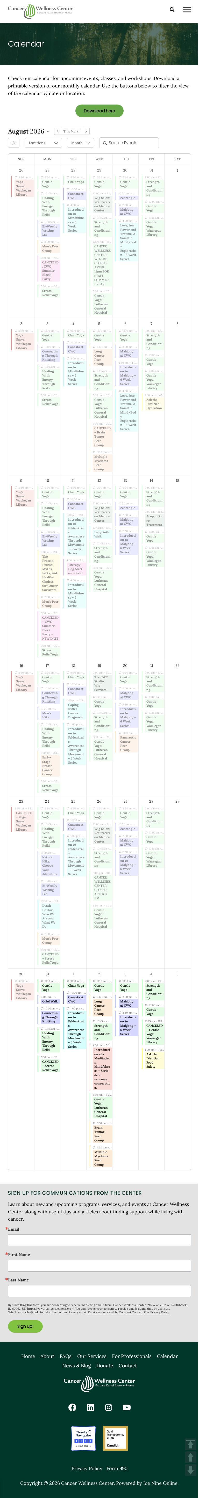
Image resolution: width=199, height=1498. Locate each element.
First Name (19, 1254)
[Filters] (13, 143)
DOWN (190, 1470)
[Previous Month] (57, 131)
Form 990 (116, 1468)
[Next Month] (86, 131)
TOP (190, 1444)
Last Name (18, 1280)
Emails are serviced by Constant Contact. (115, 1312)
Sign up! (25, 1326)
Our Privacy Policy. (157, 1312)
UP (190, 1457)
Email (13, 1229)
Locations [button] (37, 143)
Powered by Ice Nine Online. (147, 1483)
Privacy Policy (87, 1468)
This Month (71, 131)
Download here (99, 111)
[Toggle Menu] (187, 9)
